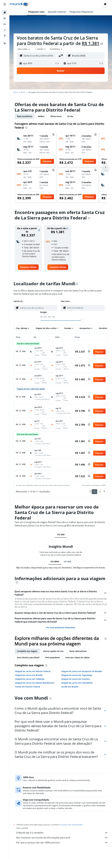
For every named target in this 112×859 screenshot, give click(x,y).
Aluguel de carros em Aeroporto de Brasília (81, 671)
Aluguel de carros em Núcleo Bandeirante (34, 682)
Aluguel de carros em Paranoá (75, 679)
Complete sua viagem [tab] (27, 651)
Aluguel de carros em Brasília (28, 675)
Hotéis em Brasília (69, 686)
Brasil (23, 92)
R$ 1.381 (90, 43)
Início (15, 92)
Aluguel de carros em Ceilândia (29, 679)
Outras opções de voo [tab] (53, 651)
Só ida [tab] (70, 116)
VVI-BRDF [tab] (55, 561)
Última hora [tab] (56, 116)
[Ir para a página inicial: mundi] (19, 4)
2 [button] (100, 491)
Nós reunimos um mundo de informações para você (43, 837)
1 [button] (94, 491)
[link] (28, 267)
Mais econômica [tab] (24, 116)
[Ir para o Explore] (4, 35)
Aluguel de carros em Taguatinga (76, 675)
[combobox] (56, 49)
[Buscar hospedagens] (4, 18)
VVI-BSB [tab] (60, 534)
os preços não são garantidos (71, 824)
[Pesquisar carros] (4, 24)
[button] (5, 4)
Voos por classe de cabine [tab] (77, 657)
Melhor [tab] (41, 116)
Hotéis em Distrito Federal (27, 686)
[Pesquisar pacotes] (4, 30)
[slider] (82, 320)
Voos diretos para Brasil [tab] (28, 657)
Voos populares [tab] (52, 657)
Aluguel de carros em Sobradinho (77, 682)
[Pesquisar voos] (4, 12)
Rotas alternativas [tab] (77, 651)
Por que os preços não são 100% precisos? (38, 842)
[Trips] (4, 43)
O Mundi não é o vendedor (30, 832)
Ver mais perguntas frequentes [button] (60, 627)
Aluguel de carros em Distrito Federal (32, 671)
